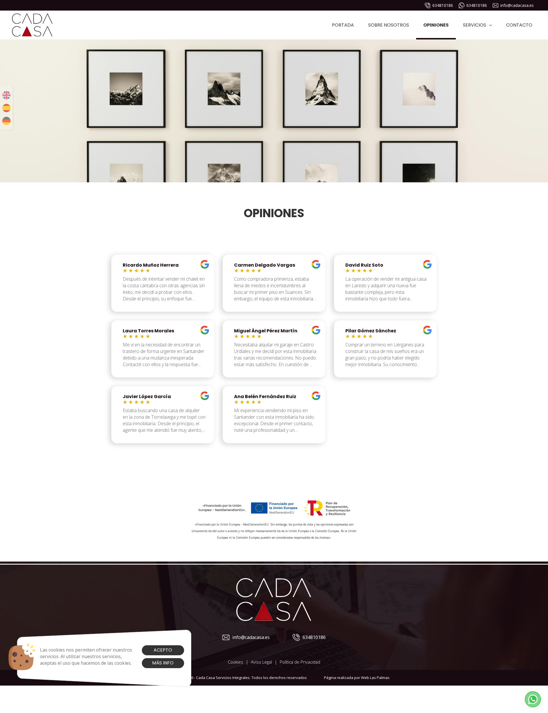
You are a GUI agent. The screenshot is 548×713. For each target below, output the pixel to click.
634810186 (442, 5)
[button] (533, 699)
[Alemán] (6, 121)
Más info (163, 663)
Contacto (519, 25)
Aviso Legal (261, 662)
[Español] (6, 108)
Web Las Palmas (375, 677)
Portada (343, 25)
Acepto (163, 650)
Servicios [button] (474, 25)
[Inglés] (6, 95)
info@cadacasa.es (517, 5)
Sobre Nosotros (388, 25)
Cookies (235, 662)
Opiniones (436, 25)
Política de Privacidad (300, 662)
